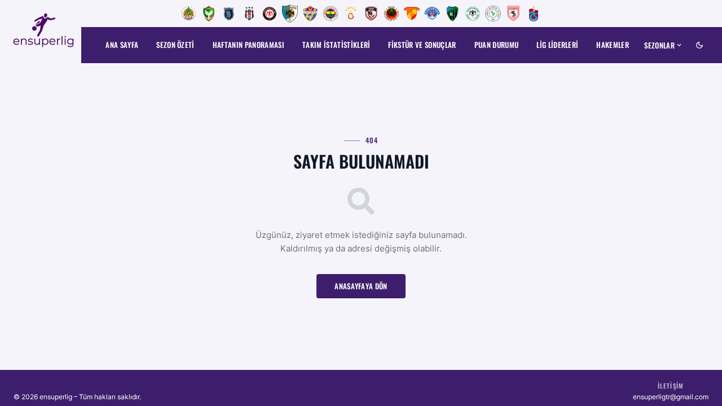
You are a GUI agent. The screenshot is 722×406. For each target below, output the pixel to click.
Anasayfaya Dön (361, 286)
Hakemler (612, 44)
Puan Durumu (496, 44)
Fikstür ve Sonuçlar (422, 44)
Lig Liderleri (557, 44)
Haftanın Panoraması (248, 44)
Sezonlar (659, 45)
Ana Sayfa (121, 44)
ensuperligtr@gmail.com (670, 396)
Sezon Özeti (175, 44)
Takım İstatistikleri (336, 44)
